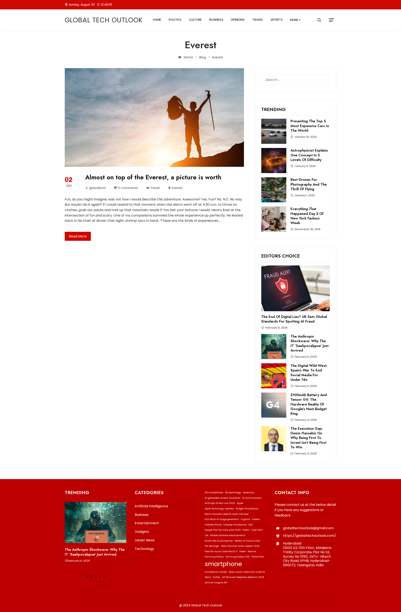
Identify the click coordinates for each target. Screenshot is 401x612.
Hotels (245, 530)
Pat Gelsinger (212, 546)
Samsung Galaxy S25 (238, 556)
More (294, 20)
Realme (252, 551)
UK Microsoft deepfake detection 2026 (243, 577)
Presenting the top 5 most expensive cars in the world (310, 126)
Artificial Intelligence (151, 506)
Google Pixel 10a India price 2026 (223, 530)
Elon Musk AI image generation (222, 519)
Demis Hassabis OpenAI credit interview (227, 514)
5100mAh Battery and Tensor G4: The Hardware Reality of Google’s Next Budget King (309, 404)
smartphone (223, 564)
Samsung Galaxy (214, 556)
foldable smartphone (235, 524)
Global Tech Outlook (104, 20)
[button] (87, 576)
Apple (240, 503)
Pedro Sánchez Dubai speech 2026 (240, 546)
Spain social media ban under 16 (247, 572)
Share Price (257, 556)
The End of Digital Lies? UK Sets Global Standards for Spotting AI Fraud (294, 319)
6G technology (233, 492)
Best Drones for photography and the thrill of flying (309, 184)
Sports (277, 20)
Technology (144, 549)
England (245, 519)
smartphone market (216, 572)
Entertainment (147, 523)
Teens (208, 577)
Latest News (145, 540)
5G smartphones (214, 492)
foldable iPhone (213, 524)
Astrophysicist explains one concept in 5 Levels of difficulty (309, 155)
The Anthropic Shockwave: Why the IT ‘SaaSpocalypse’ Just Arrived (310, 343)
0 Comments (128, 188)
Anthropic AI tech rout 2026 (220, 503)
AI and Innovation (252, 498)
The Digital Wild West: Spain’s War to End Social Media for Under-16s (309, 372)
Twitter (216, 577)
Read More (78, 236)
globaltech (97, 188)
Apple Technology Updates (219, 508)
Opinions (238, 20)
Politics (175, 20)
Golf (251, 524)
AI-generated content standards (222, 498)
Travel (257, 20)
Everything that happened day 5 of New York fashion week (307, 215)
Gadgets (142, 532)
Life (206, 535)
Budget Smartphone (247, 508)
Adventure (248, 492)
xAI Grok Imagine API (216, 582)
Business (216, 20)
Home (157, 20)
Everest (177, 188)
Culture (195, 20)
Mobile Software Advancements (227, 535)
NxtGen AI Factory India (247, 540)
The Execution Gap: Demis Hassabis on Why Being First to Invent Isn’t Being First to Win (308, 437)
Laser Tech (257, 530)
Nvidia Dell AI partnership (219, 540)
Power (242, 551)
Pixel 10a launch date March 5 (221, 551)
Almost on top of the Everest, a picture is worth (153, 177)
